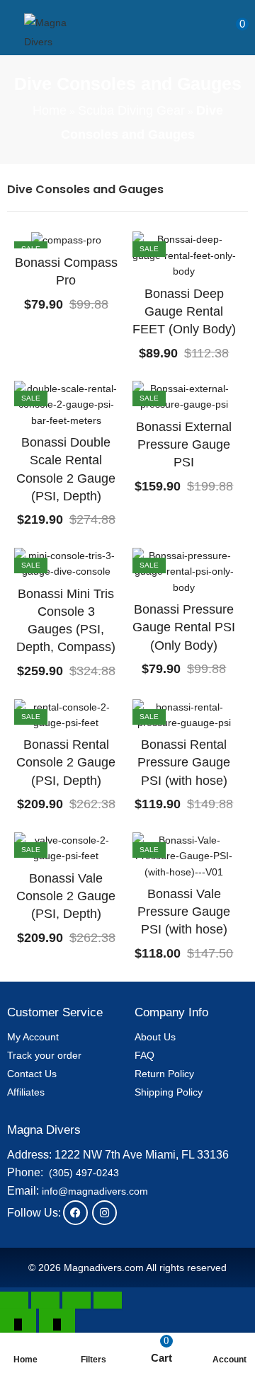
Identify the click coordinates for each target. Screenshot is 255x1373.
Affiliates (26, 1092)
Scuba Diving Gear (131, 110)
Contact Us (32, 1073)
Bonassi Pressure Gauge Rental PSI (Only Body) (183, 627)
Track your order (44, 1055)
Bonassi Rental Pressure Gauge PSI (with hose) (183, 762)
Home (50, 110)
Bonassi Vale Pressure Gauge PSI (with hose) (183, 911)
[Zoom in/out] (14, 1300)
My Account (33, 1036)
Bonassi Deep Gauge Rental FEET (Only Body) (184, 311)
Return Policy (164, 1073)
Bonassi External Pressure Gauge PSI (184, 444)
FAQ (144, 1055)
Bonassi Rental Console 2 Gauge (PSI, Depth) (65, 762)
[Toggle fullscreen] (45, 1300)
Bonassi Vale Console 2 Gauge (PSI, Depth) (65, 896)
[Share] (76, 1300)
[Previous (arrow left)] (18, 1323)
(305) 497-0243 (84, 1172)
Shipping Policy (169, 1092)
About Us (155, 1036)
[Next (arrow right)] (57, 1323)
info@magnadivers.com (95, 1191)
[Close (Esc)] (108, 1300)
